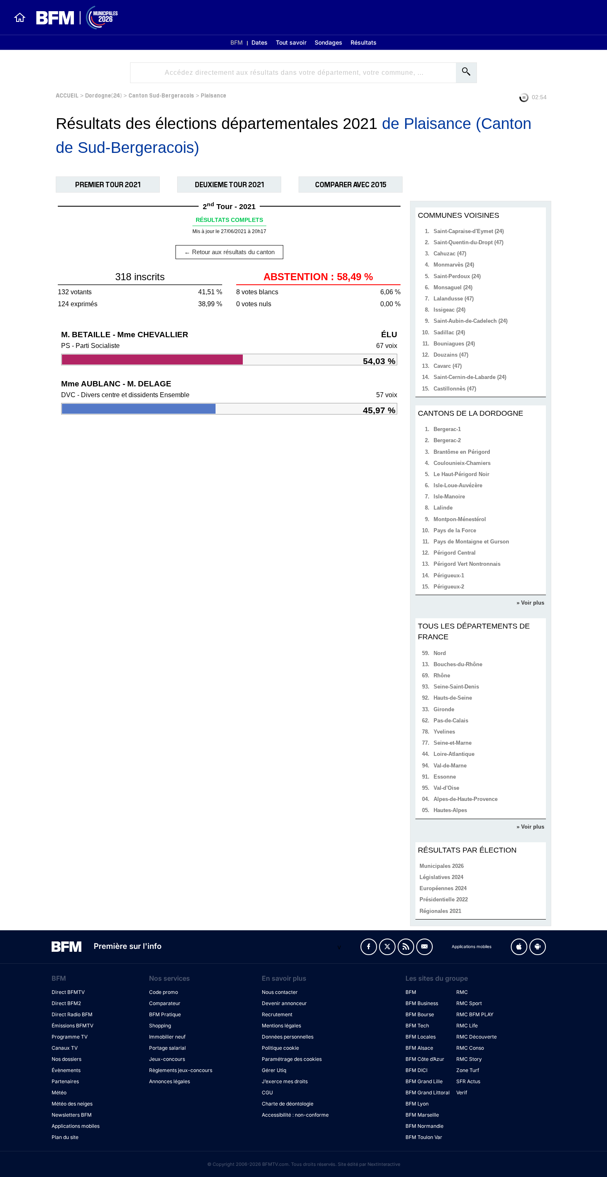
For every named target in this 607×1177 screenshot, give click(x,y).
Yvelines (444, 732)
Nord (440, 653)
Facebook (368, 947)
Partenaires (65, 1081)
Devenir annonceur (284, 1003)
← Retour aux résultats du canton (229, 251)
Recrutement (277, 1014)
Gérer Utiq (274, 1070)
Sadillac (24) (449, 332)
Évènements (66, 1070)
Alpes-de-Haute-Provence (466, 799)
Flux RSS (406, 947)
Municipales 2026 (442, 866)
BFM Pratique (165, 1014)
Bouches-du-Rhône (458, 664)
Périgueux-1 (449, 575)
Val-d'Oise (446, 788)
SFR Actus (468, 1081)
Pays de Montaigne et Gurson (471, 541)
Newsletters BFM (72, 1115)
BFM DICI (416, 1070)
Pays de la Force (455, 530)
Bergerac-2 (447, 440)
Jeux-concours (167, 1059)
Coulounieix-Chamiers (462, 463)
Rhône (442, 675)
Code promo (163, 992)
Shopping (160, 1025)
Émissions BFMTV (72, 1025)
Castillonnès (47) (455, 389)
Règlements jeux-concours (180, 1070)
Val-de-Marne (450, 765)
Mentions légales (281, 1025)
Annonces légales (169, 1081)
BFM (236, 42)
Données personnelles (287, 1037)
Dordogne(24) (103, 95)
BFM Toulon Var (423, 1137)
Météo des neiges (72, 1104)
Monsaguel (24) (453, 287)
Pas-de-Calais (451, 720)
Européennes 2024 (443, 888)
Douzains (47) (451, 355)
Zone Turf (467, 1070)
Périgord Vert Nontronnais (467, 564)
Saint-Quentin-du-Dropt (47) (468, 242)
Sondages (328, 42)
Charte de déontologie (287, 1104)
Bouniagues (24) (454, 344)
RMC (462, 992)
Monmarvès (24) (454, 265)
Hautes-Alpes (450, 810)
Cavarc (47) (448, 366)
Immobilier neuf (167, 1037)
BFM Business (421, 1003)
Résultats (364, 42)
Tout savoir (291, 42)
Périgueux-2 (449, 587)
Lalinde (443, 508)
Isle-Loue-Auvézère (458, 485)
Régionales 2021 (440, 911)
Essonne (445, 777)
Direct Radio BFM (72, 1014)
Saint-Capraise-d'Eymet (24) (469, 231)
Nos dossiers (66, 1059)
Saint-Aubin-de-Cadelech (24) (470, 321)
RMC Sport (469, 1003)
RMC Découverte (476, 1037)
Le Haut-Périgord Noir (461, 474)
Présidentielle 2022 (444, 899)
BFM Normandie (424, 1126)
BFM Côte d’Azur (424, 1059)
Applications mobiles (76, 1126)
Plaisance (213, 95)
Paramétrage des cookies (292, 1059)
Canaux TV (65, 1048)
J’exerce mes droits (285, 1081)
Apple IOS (519, 947)
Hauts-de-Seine (453, 698)
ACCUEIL (67, 95)
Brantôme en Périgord (462, 452)
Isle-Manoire (449, 496)
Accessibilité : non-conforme (295, 1115)
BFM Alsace (419, 1048)
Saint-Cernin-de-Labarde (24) (470, 377)
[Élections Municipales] (72, 17)
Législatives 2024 (441, 877)
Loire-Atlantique (454, 754)
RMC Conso (470, 1048)
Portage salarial (167, 1048)
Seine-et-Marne (453, 743)
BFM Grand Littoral (427, 1092)
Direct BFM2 (66, 1003)
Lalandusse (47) (454, 298)
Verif (461, 1092)
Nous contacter (280, 992)
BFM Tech (417, 1025)
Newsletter (424, 947)
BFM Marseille (422, 1115)
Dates (259, 42)
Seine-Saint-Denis (456, 687)
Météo (59, 1092)
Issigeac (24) (449, 310)
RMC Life (467, 1025)
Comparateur (164, 1003)
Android (537, 947)
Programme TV (70, 1037)
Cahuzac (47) (450, 253)
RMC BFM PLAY (474, 1014)
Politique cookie (280, 1048)
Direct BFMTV (68, 992)
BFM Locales (420, 1037)
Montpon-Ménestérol (460, 519)
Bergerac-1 (447, 429)
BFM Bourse (419, 1014)
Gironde (444, 709)
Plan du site (65, 1137)
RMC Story (469, 1059)
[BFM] (19, 17)
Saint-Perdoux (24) (457, 276)
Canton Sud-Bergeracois (161, 95)
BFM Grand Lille (424, 1081)
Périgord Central (455, 553)
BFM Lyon (417, 1104)
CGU (267, 1092)
